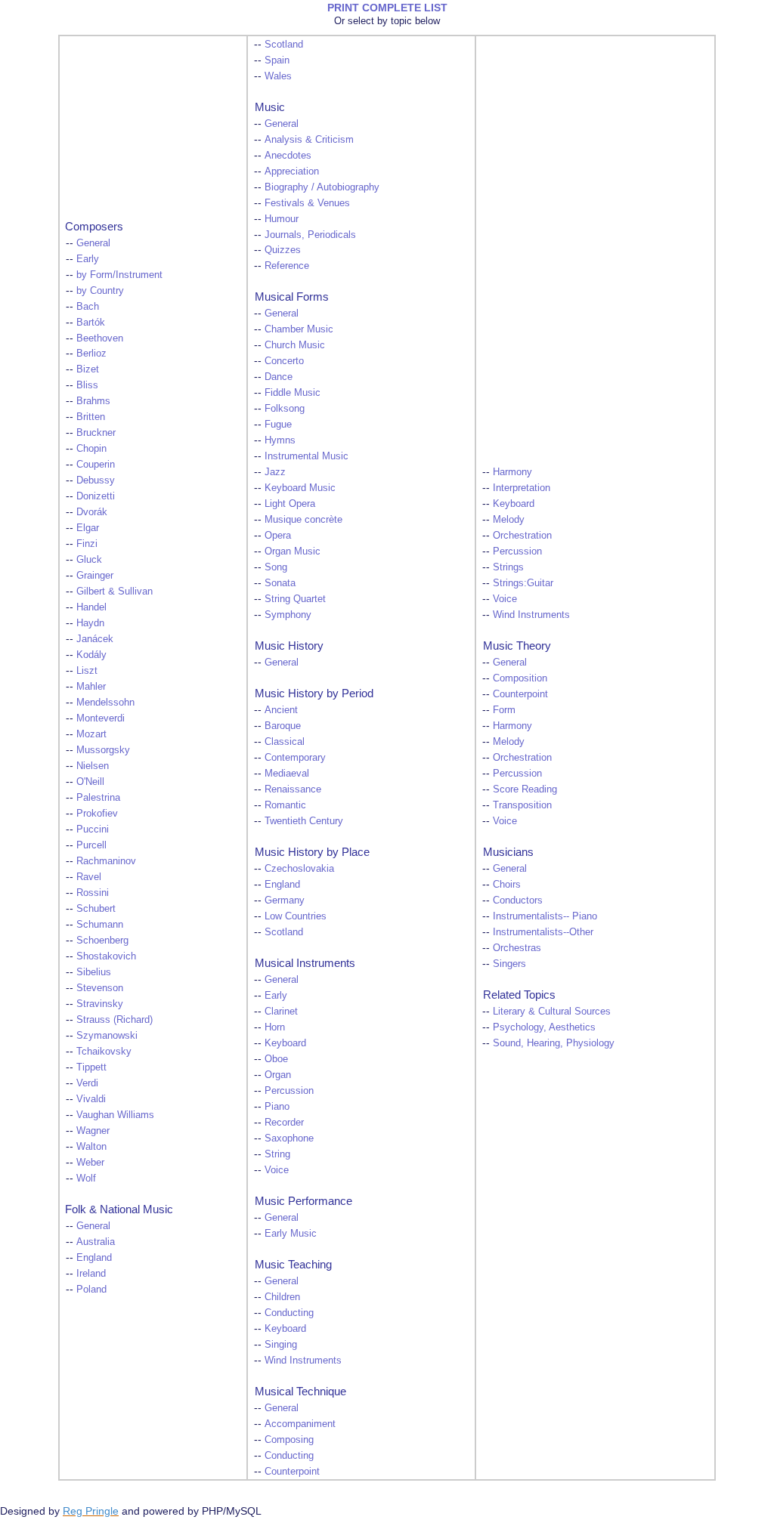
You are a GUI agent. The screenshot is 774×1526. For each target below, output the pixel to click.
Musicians (508, 851)
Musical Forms (292, 296)
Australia (95, 1242)
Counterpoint (292, 1471)
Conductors (518, 900)
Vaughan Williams (115, 1115)
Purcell (91, 845)
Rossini (92, 893)
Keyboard (285, 1043)
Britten (90, 417)
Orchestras (517, 948)
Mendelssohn (105, 702)
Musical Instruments (305, 962)
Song (276, 567)
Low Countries (296, 916)
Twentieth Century (304, 821)
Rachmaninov (106, 861)
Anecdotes (288, 155)
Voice (277, 1170)
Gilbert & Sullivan (114, 591)
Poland (91, 1289)
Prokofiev (97, 813)
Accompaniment (300, 1424)
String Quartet (295, 599)
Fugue (278, 424)
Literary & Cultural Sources (552, 1011)
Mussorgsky (103, 750)
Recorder (284, 1122)
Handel (91, 607)
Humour (282, 219)
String (277, 1154)
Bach (87, 306)
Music (270, 106)
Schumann (99, 924)
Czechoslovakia (299, 868)
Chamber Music (299, 329)
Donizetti (95, 496)
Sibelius (93, 972)
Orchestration (522, 535)
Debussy (95, 480)
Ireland (91, 1273)
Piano (277, 1106)
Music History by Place (312, 851)
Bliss (87, 385)
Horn (275, 1027)
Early (87, 259)
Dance (279, 377)
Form (504, 710)
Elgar (87, 528)
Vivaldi (91, 1099)
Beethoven (99, 338)
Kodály (91, 655)
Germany (285, 900)
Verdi (87, 1083)
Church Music (295, 345)
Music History (289, 645)
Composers (94, 226)
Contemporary (295, 757)
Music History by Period (314, 693)
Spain (277, 60)
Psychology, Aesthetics (544, 1027)
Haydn (90, 623)
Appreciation (292, 171)
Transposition (522, 805)
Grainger (94, 575)
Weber (90, 1162)
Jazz (275, 472)
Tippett (91, 1067)
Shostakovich (106, 956)
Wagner (93, 1131)
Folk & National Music (119, 1209)
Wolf (86, 1178)
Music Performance (303, 1200)
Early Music (291, 1233)
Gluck (89, 559)
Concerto (284, 361)
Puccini (92, 829)
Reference (287, 266)
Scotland (284, 44)
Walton (91, 1146)
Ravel (88, 877)
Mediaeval (287, 773)
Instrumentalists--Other (543, 932)
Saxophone (289, 1138)
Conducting (289, 1313)
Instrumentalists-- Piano (545, 916)
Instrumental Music (306, 456)
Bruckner (96, 433)
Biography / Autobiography (322, 187)
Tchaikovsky (104, 1051)
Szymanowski (107, 1035)
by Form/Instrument (119, 275)
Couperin (95, 464)
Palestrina (98, 797)
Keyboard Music (300, 488)
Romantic (285, 805)
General (93, 243)
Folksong (285, 408)
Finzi (87, 544)
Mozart (91, 734)
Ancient (281, 710)
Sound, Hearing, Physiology (554, 1043)
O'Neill (90, 782)
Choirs (507, 884)
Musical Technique (300, 1391)
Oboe (276, 1059)
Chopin (91, 448)
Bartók (90, 322)
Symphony (288, 615)
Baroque (283, 726)
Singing (281, 1344)
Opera (278, 535)
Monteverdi (100, 718)
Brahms (93, 401)
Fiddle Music (292, 393)
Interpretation (521, 488)
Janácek (94, 639)
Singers (509, 964)
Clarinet (281, 1011)
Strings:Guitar (523, 583)
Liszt (87, 671)
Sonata (280, 583)
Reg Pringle (91, 1511)
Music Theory (517, 645)
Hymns (280, 440)
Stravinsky (99, 1004)
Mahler (91, 686)
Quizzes (283, 250)
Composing (289, 1440)
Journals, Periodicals (310, 235)
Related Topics (519, 994)
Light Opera (290, 504)
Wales (278, 76)
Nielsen (92, 766)
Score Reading (525, 789)
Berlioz (91, 353)
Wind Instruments (303, 1360)
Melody (509, 519)
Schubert (96, 909)
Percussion (289, 1091)
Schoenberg (102, 940)
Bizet (87, 369)
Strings (508, 567)
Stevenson (99, 988)
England (94, 1258)
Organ (278, 1075)
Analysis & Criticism (309, 139)
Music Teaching (293, 1264)
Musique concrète (303, 519)
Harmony (512, 472)
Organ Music (292, 551)
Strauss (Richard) (114, 1020)
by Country (100, 291)
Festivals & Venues (307, 203)
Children (282, 1297)
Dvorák (91, 512)
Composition (520, 678)
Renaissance (293, 789)
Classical (285, 742)
